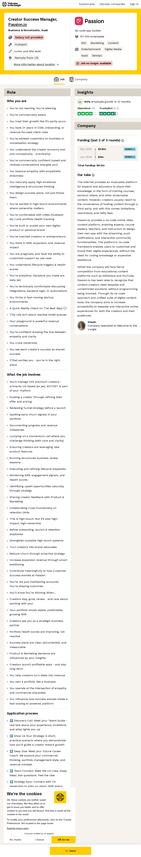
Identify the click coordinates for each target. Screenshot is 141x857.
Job (62, 79)
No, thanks (15, 839)
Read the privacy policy (18, 828)
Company (81, 79)
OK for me (63, 839)
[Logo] (11, 4)
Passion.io (17, 24)
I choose (39, 839)
